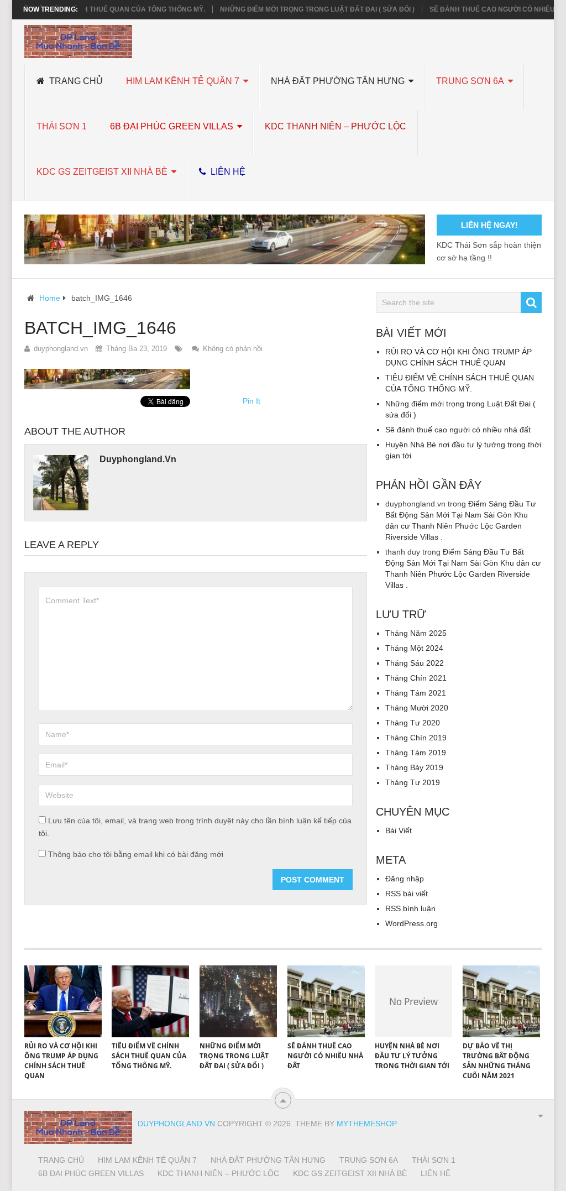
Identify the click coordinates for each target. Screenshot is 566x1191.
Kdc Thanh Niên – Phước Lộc (335, 126)
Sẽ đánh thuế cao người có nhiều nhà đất (458, 429)
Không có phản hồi (233, 348)
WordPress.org (411, 923)
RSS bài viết (406, 893)
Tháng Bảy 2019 (414, 767)
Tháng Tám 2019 (415, 752)
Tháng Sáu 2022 (414, 663)
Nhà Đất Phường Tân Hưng (338, 81)
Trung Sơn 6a (470, 81)
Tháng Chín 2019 (416, 737)
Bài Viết (398, 830)
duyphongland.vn (61, 348)
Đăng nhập (404, 878)
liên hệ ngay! (489, 225)
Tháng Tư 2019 (412, 782)
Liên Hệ (226, 171)
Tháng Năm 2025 (416, 633)
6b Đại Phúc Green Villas (171, 126)
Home (49, 298)
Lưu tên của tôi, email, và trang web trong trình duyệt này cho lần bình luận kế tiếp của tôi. (195, 827)
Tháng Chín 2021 (416, 677)
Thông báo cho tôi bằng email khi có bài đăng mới (135, 854)
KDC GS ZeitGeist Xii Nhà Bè (101, 171)
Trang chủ (75, 81)
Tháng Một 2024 (414, 648)
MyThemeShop (367, 1123)
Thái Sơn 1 (61, 126)
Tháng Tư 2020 (412, 722)
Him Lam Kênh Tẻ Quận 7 (182, 81)
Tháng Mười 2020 (416, 707)
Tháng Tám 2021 (415, 692)
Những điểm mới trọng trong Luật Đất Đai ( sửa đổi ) (300, 9)
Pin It (251, 400)
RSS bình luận (410, 908)
